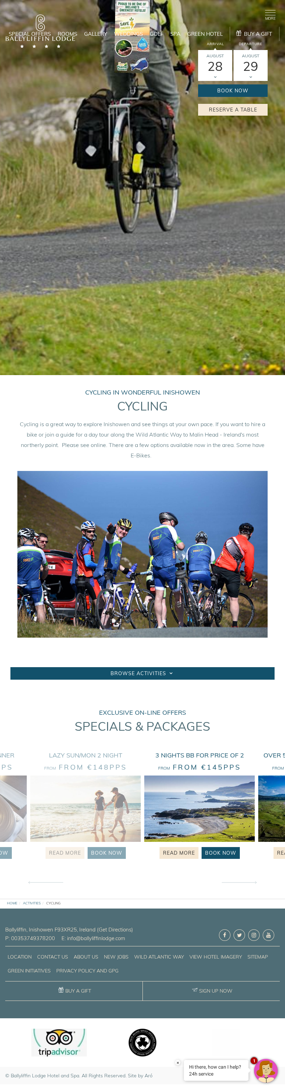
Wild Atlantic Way (159, 957)
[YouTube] (268, 935)
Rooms (67, 34)
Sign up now (216, 991)
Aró (149, 1075)
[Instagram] (254, 935)
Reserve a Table (233, 110)
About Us (86, 957)
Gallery (95, 34)
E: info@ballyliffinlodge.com (93, 938)
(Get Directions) (115, 929)
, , (50, 929)
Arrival (215, 44)
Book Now (233, 91)
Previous (45, 883)
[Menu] (269, 13)
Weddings (128, 34)
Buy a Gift (78, 991)
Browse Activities (139, 673)
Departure (250, 44)
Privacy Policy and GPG (87, 971)
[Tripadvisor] (59, 1042)
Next (239, 883)
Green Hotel (205, 34)
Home (12, 903)
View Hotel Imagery (215, 957)
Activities (32, 903)
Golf (156, 34)
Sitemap (257, 957)
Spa (175, 34)
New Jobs (116, 957)
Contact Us (52, 957)
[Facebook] (224, 935)
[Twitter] (239, 935)
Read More (65, 853)
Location (20, 957)
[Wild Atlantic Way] (226, 1042)
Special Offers (30, 34)
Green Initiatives (29, 971)
